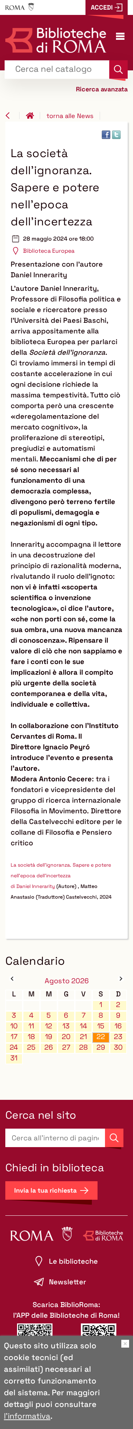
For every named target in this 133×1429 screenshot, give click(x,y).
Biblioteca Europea (48, 251)
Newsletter (67, 1281)
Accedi (102, 7)
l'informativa (27, 1416)
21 (83, 1036)
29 (100, 1047)
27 (66, 1047)
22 (100, 1036)
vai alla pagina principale (33, 115)
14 (83, 1026)
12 (48, 1026)
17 (14, 1036)
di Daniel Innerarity (33, 886)
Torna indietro (12, 115)
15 (100, 1026)
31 (13, 1058)
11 (31, 1026)
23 (118, 1036)
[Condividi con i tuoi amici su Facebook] (106, 134)
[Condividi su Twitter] (116, 134)
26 (48, 1047)
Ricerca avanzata (102, 89)
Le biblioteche (73, 1261)
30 (118, 1047)
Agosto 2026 (67, 980)
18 (31, 1036)
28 (83, 1047)
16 (118, 1026)
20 (66, 1036)
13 (66, 1026)
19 (48, 1036)
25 (31, 1047)
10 (14, 1026)
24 (14, 1047)
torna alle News (69, 116)
